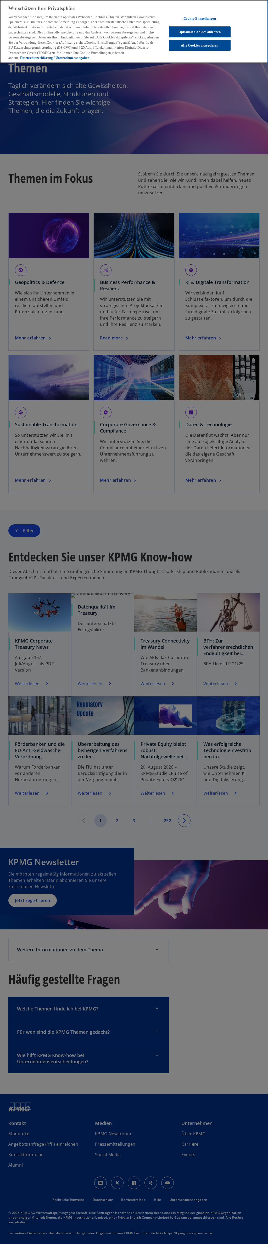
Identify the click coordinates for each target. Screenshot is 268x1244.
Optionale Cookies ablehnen (199, 32)
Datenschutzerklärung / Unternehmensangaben (54, 58)
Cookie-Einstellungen (199, 18)
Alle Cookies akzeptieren (199, 45)
